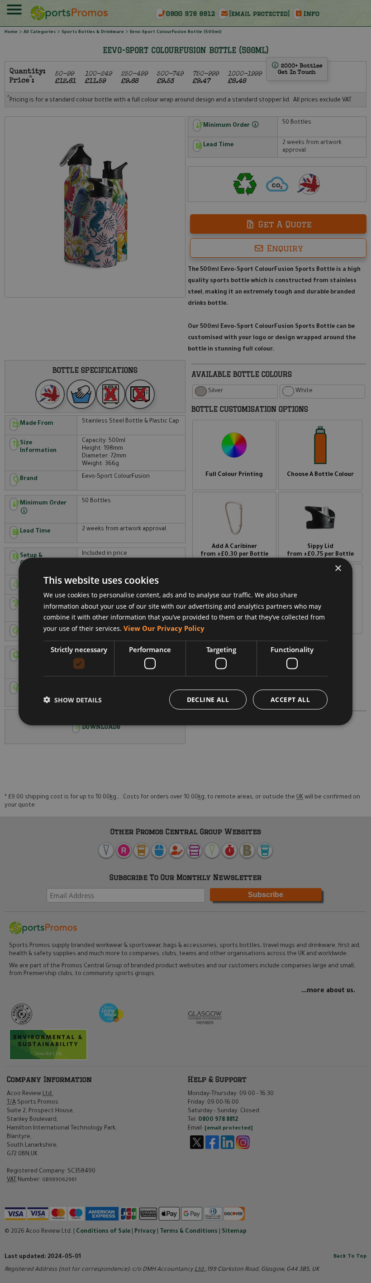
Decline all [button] (208, 699)
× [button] (337, 568)
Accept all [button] (290, 699)
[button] (72, 699)
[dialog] (185, 641)
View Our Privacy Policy (164, 628)
